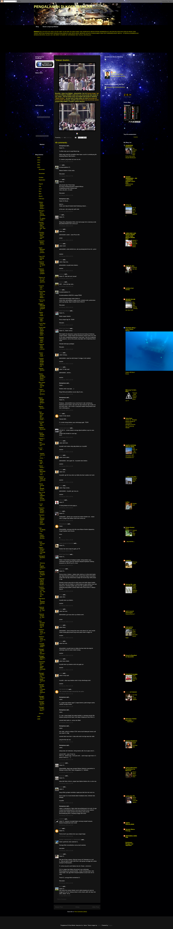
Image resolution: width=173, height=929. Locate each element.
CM (60, 214)
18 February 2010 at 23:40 (66, 883)
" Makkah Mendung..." (41, 429)
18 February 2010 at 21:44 (66, 772)
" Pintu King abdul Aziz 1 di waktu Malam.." (41, 294)
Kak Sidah (62, 568)
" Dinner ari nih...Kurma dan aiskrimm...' (41, 280)
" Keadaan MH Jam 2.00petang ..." (41, 574)
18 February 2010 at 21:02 (66, 621)
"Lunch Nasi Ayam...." (41, 324)
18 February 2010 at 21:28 (66, 722)
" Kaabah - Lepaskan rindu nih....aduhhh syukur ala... (41, 591)
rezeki (61, 787)
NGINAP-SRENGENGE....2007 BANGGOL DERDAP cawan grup (131, 179)
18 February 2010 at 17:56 (66, 176)
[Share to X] (82, 137)
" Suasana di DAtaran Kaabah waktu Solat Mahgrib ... (41, 520)
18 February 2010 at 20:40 (66, 591)
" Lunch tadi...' (40, 504)
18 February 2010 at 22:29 (66, 825)
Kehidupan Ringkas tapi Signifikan (129, 844)
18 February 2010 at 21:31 (66, 742)
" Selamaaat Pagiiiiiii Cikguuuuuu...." (41, 565)
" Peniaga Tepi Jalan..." (41, 423)
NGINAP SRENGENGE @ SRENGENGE (70, 839)
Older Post (95, 907)
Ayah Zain (62, 763)
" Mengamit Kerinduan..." (41, 557)
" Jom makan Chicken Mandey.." (41, 536)
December (42, 169)
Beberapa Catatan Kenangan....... (131, 719)
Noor (60, 511)
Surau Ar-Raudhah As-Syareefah (131, 656)
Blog (37, 26)
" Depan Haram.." (41, 466)
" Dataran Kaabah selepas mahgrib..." (41, 272)
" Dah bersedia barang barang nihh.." (41, 624)
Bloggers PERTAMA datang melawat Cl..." (41, 307)
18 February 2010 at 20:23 (66, 507)
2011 (38, 165)
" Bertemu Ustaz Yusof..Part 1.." (41, 639)
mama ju (61, 274)
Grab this (136, 137)
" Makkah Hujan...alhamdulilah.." (41, 479)
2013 (39, 160)
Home (77, 907)
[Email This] (79, 137)
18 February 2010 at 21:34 (66, 759)
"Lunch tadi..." (40, 448)
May (40, 191)
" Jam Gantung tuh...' (41, 444)
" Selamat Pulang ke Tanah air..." (41, 264)
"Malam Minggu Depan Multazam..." (41, 401)
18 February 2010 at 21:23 (66, 693)
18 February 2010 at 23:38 (66, 850)
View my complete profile (118, 76)
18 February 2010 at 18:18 (66, 286)
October (41, 177)
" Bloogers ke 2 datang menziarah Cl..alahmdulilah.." (41, 215)
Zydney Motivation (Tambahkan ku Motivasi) (131, 769)
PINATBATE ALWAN (131, 674)
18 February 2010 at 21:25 (66, 706)
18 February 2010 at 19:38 (66, 451)
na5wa (127, 502)
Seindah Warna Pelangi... (130, 830)
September (42, 180)
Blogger (110, 925)
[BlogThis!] (80, 137)
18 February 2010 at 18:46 (66, 394)
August (41, 184)
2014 (39, 157)
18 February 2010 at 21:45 (66, 783)
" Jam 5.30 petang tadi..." (41, 258)
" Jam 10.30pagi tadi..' (41, 529)
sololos (99, 925)
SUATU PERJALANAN (130, 823)
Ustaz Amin (129, 418)
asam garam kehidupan (129, 627)
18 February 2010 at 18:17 (66, 278)
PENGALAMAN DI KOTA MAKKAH (63, 7)
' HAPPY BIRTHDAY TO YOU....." (41, 472)
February (41, 198)
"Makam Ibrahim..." (41, 408)
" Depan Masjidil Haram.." (41, 434)
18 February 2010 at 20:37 (66, 565)
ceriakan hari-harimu (130, 288)
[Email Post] (75, 137)
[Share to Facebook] (84, 137)
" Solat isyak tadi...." (41, 462)
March (41, 196)
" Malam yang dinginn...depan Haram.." (41, 205)
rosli (60, 413)
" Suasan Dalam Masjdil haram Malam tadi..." (41, 362)
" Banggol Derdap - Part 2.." (41, 709)
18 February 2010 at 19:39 (66, 482)
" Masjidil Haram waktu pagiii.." (41, 340)
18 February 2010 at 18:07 (66, 211)
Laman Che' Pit (130, 796)
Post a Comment (61, 899)
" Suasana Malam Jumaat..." (41, 243)
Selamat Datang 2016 (134, 480)
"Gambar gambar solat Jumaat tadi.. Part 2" (41, 226)
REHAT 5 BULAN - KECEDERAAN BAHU (134, 243)
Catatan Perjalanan (131, 740)
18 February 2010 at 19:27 (66, 424)
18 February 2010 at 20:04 (66, 496)
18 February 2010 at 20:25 (66, 520)
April (40, 193)
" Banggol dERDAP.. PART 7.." (41, 657)
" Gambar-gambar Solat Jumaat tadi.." (41, 235)
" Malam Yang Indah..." (41, 314)
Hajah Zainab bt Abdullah (66, 543)
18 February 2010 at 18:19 (66, 307)
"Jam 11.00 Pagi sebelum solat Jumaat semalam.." (41, 497)
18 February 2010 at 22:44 (66, 836)
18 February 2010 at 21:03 (66, 655)
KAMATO (61, 819)
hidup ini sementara (129, 205)
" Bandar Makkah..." (41, 370)
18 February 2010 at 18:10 (66, 226)
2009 (39, 716)
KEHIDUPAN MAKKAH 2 (129, 146)
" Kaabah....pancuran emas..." (41, 455)
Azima (61, 854)
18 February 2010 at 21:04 (66, 686)
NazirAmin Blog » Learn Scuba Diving (131, 329)
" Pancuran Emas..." (41, 300)
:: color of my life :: (131, 476)
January (41, 713)
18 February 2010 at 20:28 (66, 540)
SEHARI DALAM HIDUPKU (130, 300)
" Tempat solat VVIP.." (41, 319)
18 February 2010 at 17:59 (66, 195)
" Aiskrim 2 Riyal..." (41, 439)
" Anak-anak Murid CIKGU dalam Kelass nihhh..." (41, 331)
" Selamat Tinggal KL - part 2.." (41, 609)
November (42, 173)
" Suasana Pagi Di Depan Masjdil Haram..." (41, 581)
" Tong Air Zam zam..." (41, 287)
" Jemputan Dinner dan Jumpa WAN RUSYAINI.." (41, 666)
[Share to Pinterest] (86, 137)
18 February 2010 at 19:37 (66, 437)
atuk (60, 165)
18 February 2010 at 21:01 (66, 605)
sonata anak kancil (64, 428)
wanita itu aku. (130, 266)
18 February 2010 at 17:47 (66, 161)
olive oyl (61, 500)
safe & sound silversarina (130, 611)
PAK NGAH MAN (63, 689)
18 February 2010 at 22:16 (66, 803)
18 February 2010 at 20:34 (66, 551)
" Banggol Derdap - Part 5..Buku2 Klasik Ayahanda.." (41, 677)
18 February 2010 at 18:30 (66, 363)
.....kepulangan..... (130, 721)
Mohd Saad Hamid (64, 310)
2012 (39, 162)
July (40, 186)
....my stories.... (130, 541)
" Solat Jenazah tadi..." (41, 543)
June (40, 188)
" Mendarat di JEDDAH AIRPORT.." (41, 601)
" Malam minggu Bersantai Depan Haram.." (41, 377)
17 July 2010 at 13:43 (64, 895)
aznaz (60, 229)
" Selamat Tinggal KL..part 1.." (41, 616)
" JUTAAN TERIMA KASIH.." (41, 645)
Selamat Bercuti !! (130, 614)
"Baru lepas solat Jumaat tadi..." (41, 385)
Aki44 (60, 886)
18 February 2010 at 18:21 (66, 325)
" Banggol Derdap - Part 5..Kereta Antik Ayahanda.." (41, 689)
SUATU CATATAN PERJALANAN (131, 446)
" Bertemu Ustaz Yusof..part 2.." (41, 632)
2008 (39, 719)
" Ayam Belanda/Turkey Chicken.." (41, 251)
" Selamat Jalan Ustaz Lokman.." (41, 347)
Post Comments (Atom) (81, 911)
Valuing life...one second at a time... (131, 585)
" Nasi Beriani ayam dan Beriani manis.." (41, 415)
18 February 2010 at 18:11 (66, 270)
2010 (39, 167)
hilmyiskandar (63, 524)
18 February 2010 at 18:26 (66, 349)
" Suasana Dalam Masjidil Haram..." (41, 510)
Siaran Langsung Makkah (50, 26)
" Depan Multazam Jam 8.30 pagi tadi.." (41, 550)
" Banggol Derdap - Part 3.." (41, 703)
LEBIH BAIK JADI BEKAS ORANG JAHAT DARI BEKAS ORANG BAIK (131, 236)
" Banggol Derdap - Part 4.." (41, 698)
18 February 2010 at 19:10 (66, 410)
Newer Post (59, 907)
